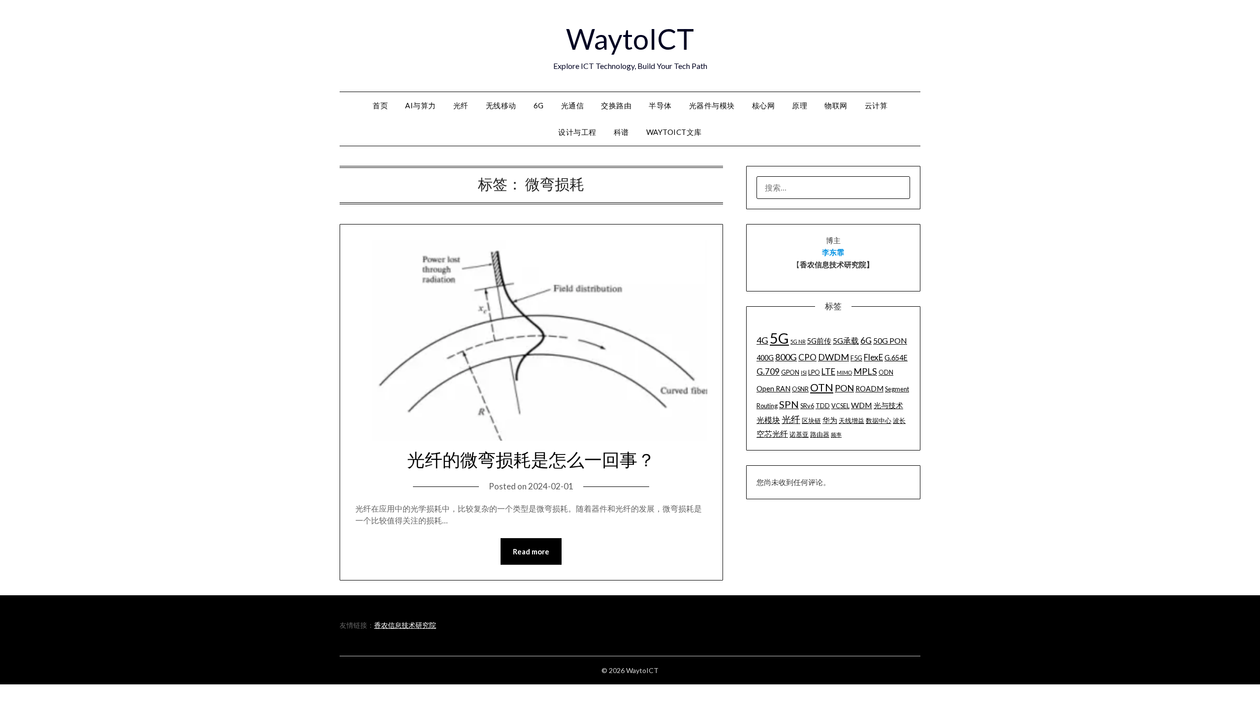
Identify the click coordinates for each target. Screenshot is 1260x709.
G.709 (768, 371)
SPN (789, 404)
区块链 (811, 420)
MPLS (865, 371)
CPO (807, 357)
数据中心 (878, 420)
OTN (821, 387)
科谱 (621, 132)
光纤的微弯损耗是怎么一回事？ (531, 460)
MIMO (844, 372)
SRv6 (807, 406)
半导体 (660, 105)
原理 (799, 105)
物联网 (836, 105)
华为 (829, 420)
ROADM (869, 389)
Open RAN (773, 389)
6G (539, 105)
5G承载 (846, 340)
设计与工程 (577, 132)
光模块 (768, 419)
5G (779, 338)
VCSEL (840, 406)
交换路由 (616, 105)
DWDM (833, 357)
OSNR (800, 389)
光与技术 (888, 405)
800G (786, 357)
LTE (828, 371)
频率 (836, 434)
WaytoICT (630, 39)
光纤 (461, 105)
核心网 (763, 105)
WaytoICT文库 (674, 132)
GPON (790, 372)
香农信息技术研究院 (405, 625)
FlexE (873, 357)
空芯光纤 (772, 433)
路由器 (819, 434)
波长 (899, 420)
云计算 (876, 105)
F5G (856, 358)
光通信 (572, 105)
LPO (814, 372)
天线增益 (851, 420)
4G (762, 340)
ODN (886, 372)
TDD (823, 406)
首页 (380, 105)
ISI (804, 372)
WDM (861, 405)
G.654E (896, 358)
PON (844, 388)
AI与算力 (420, 105)
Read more (531, 551)
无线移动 (501, 105)
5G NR (798, 341)
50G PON (890, 340)
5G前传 (819, 341)
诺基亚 (799, 434)
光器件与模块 (712, 105)
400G (765, 358)
